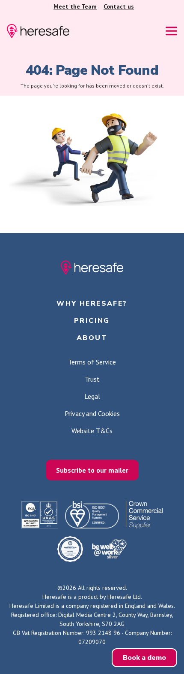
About (92, 338)
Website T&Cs (92, 430)
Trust (92, 379)
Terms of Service (92, 362)
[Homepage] (38, 31)
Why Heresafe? (91, 303)
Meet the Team (75, 6)
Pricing (92, 320)
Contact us (119, 6)
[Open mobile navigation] (171, 31)
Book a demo (144, 657)
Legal (92, 396)
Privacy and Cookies (92, 413)
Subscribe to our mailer (92, 470)
